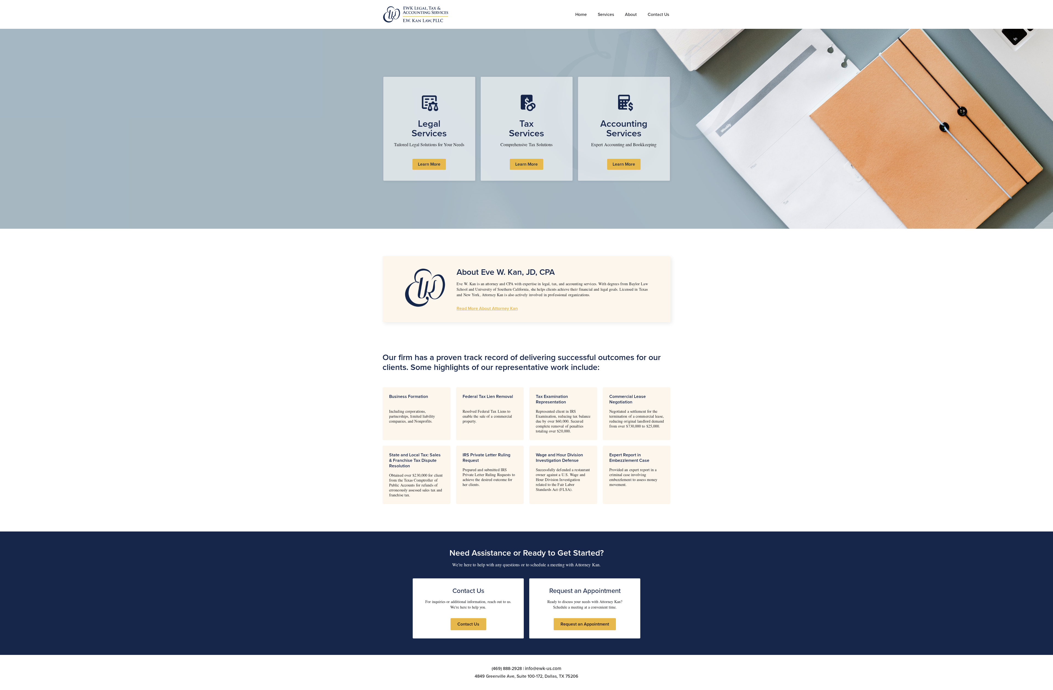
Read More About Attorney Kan (487, 308)
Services (606, 14)
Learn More (429, 164)
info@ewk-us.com (543, 668)
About (631, 14)
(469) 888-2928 (507, 668)
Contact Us (658, 14)
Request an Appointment (585, 624)
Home (581, 14)
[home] (416, 14)
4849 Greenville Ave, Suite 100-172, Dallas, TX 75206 (526, 676)
